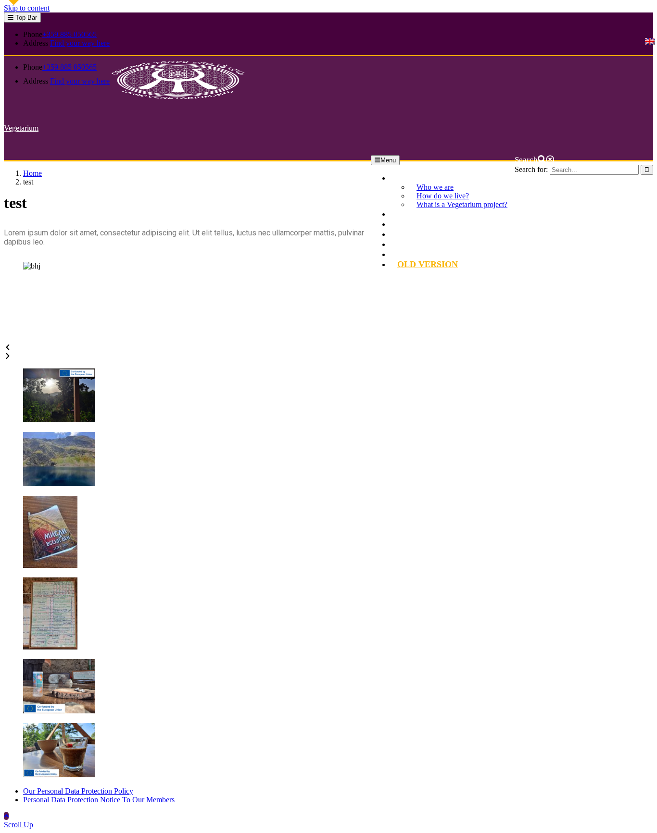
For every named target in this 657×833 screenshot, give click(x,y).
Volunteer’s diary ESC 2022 (446, 244)
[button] (187, 347)
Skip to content (27, 8)
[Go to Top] (6, 816)
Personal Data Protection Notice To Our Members (99, 800)
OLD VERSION (427, 264)
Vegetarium (21, 128)
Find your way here (80, 43)
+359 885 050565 (69, 34)
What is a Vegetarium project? (462, 204)
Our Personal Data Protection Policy (78, 791)
